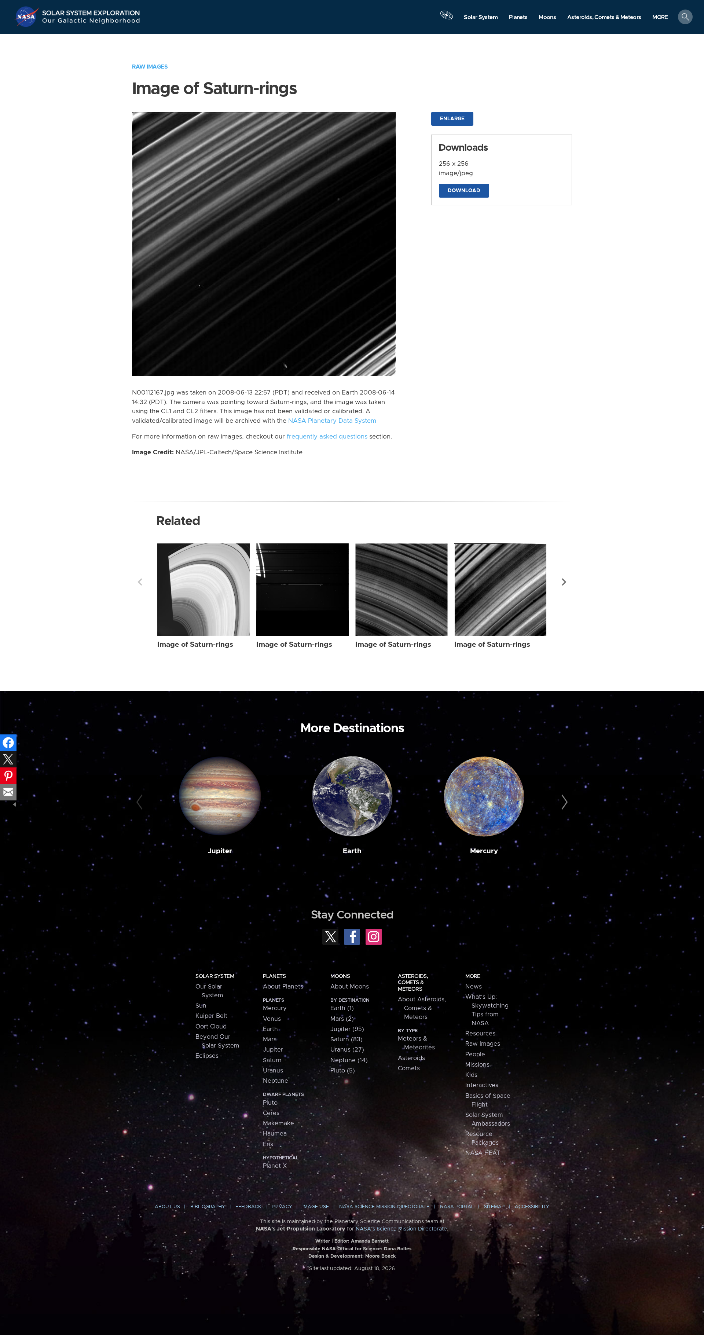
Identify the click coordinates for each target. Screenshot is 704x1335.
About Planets (283, 987)
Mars (269, 1039)
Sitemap (494, 1206)
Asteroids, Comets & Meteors (413, 982)
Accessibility (532, 1206)
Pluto (270, 1103)
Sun (200, 1006)
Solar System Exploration (91, 10)
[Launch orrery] (446, 19)
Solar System (214, 976)
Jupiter (220, 851)
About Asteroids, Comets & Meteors (422, 1008)
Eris (268, 1144)
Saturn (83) (346, 1039)
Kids (471, 1075)
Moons (340, 976)
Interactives (481, 1085)
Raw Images (150, 67)
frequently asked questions (327, 436)
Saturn (272, 1060)
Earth (352, 851)
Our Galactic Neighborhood (91, 22)
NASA (28, 16)
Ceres (271, 1113)
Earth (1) (342, 1008)
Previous (139, 582)
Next (564, 582)
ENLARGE (452, 118)
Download (464, 190)
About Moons (349, 987)
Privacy (282, 1206)
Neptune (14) (349, 1060)
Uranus (273, 1071)
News (473, 987)
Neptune (275, 1081)
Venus (272, 1019)
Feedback (248, 1206)
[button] (660, 17)
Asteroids (411, 1058)
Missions (477, 1065)
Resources (480, 1034)
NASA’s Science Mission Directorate (401, 1229)
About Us (167, 1206)
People (475, 1054)
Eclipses (207, 1056)
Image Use (315, 1206)
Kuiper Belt (211, 1016)
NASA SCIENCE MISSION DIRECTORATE (384, 1206)
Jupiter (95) (347, 1029)
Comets (409, 1068)
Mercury (484, 851)
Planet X (275, 1166)
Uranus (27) (347, 1050)
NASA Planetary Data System (332, 421)
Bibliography (207, 1206)
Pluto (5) (342, 1071)
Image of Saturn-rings (195, 644)
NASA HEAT (482, 1153)
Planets (274, 976)
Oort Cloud (211, 1027)
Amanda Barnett (370, 1241)
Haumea (275, 1134)
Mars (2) (342, 1019)
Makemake (278, 1123)
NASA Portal (457, 1206)
